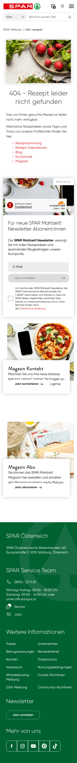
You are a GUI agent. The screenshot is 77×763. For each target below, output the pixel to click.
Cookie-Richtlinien (51, 675)
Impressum (14, 667)
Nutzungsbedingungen (55, 667)
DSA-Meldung (16, 687)
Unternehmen (48, 644)
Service (19, 607)
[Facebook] (11, 746)
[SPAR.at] (22, 6)
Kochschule (23, 157)
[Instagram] (22, 746)
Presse (11, 644)
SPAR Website (12, 29)
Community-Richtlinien (55, 687)
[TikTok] (55, 746)
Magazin (21, 161)
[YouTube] (33, 746)
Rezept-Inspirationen (31, 148)
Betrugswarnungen (20, 651)
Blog (18, 152)
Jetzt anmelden (23, 715)
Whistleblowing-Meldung (18, 677)
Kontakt (12, 659)
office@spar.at (25, 599)
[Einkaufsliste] (53, 6)
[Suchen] (70, 17)
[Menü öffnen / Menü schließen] (71, 6)
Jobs (17, 614)
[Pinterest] (44, 746)
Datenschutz (47, 659)
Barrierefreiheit (48, 651)
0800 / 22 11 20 (24, 582)
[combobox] (15, 17)
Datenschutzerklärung (33, 308)
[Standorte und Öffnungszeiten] (62, 6)
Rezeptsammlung (28, 143)
